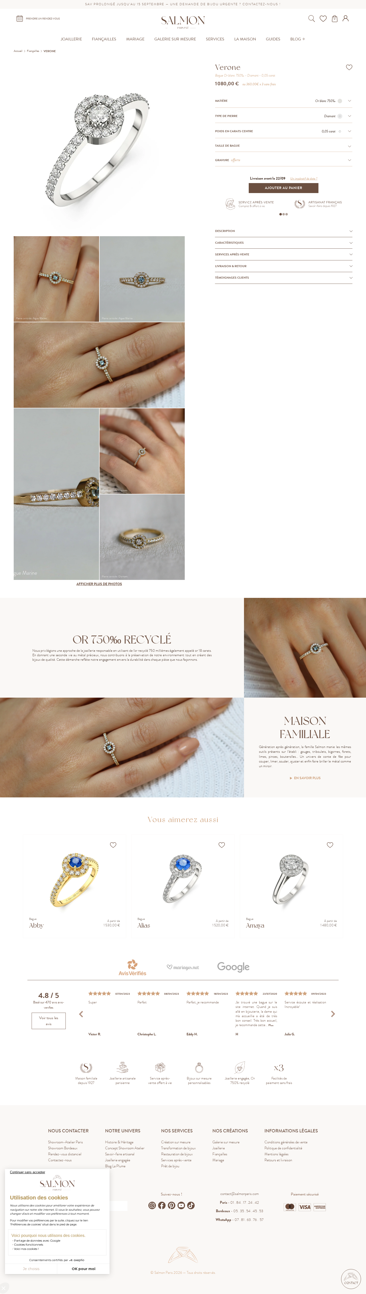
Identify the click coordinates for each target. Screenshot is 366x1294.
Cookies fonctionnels (28, 1244)
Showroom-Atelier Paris (65, 1142)
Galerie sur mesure (226, 1142)
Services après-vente (176, 1160)
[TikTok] (191, 1205)
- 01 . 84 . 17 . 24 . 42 (239, 1202)
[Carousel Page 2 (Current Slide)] (283, 214)
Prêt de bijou (170, 1166)
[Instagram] (152, 1205)
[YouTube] (181, 1205)
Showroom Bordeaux (62, 1148)
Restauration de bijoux (177, 1154)
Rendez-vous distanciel (64, 1154)
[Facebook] (162, 1205)
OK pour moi (83, 1269)
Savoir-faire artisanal (119, 1154)
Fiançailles (219, 1154)
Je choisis (31, 1269)
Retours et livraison (278, 1160)
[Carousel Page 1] (280, 214)
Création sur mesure (175, 1142)
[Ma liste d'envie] (324, 18)
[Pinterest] (171, 1205)
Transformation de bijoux (178, 1148)
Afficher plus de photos (99, 584)
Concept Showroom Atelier (124, 1148)
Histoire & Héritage (119, 1142)
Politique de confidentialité (283, 1148)
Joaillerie (218, 1148)
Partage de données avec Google (37, 1240)
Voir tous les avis (48, 1021)
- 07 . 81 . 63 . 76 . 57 (239, 1219)
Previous (81, 1014)
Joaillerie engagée (117, 1160)
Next (333, 1014)
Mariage (218, 1160)
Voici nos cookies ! (26, 1249)
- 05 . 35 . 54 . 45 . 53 (239, 1211)
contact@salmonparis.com (239, 1193)
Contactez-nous (60, 1160)
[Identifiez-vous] (346, 20)
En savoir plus (307, 778)
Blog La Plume (115, 1166)
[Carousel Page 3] (286, 214)
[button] (351, 1279)
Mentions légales (276, 1154)
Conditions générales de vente (285, 1142)
